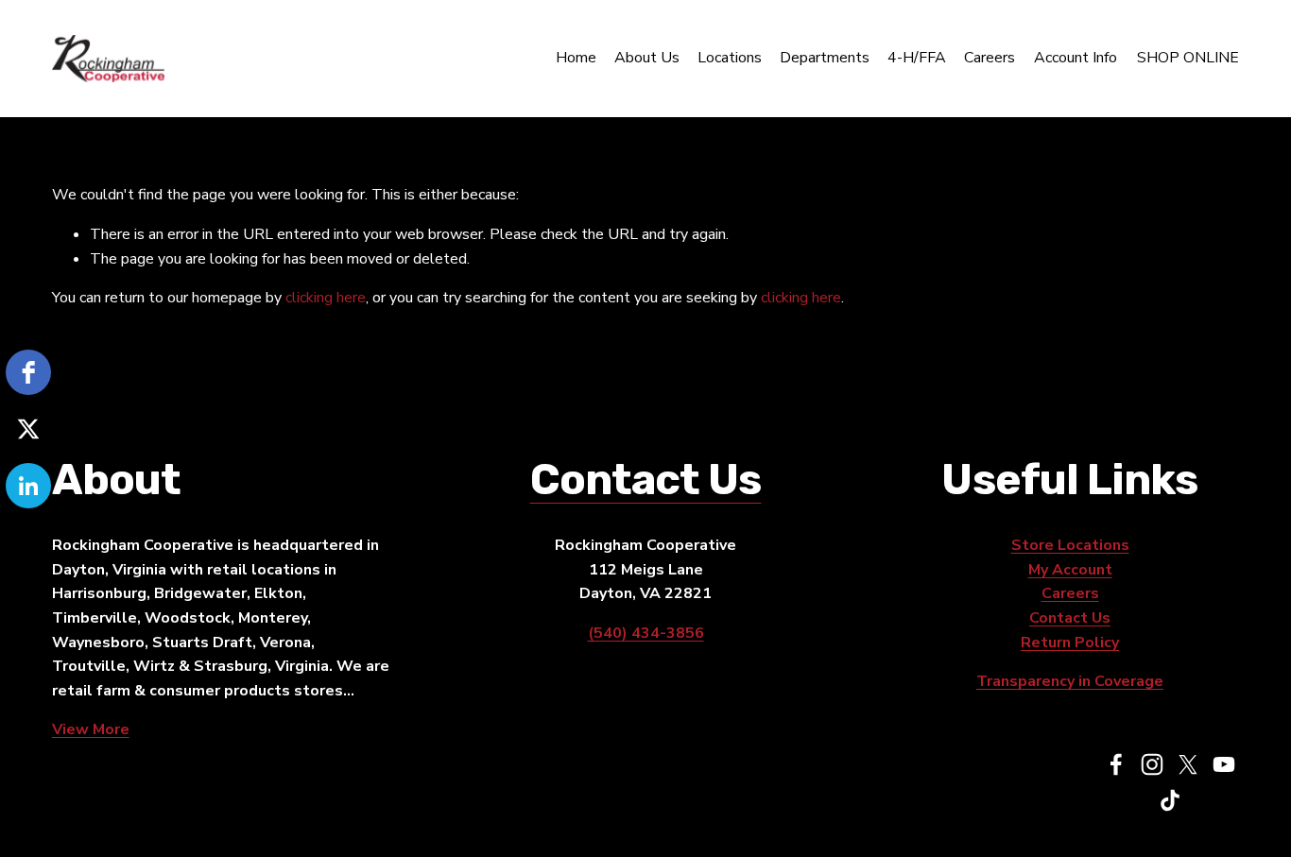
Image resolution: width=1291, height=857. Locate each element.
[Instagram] (1152, 764)
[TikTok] (1170, 800)
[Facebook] (1116, 764)
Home (576, 57)
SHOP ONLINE (1188, 57)
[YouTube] (1224, 764)
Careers (989, 57)
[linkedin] (28, 485)
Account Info (1075, 57)
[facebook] (28, 372)
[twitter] (28, 429)
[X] (1188, 764)
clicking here (325, 297)
